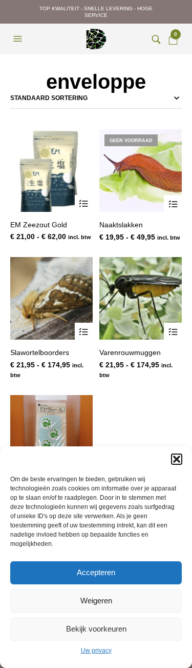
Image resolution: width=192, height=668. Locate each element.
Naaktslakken (121, 225)
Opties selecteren (84, 204)
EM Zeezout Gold (38, 225)
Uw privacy (96, 650)
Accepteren (96, 572)
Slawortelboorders (39, 352)
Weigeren (96, 600)
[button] (177, 459)
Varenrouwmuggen (130, 352)
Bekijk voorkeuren (96, 628)
